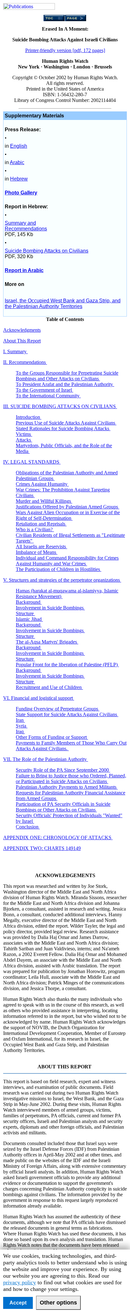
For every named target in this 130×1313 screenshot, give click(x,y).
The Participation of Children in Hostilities (58, 569)
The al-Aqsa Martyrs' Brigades (47, 642)
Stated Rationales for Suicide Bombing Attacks (63, 428)
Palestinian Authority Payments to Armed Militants (67, 787)
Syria (21, 725)
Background (29, 602)
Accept (18, 1302)
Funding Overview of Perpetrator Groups (57, 708)
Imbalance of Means (36, 552)
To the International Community (48, 395)
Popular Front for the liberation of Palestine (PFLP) (67, 664)
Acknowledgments (22, 330)
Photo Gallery (21, 192)
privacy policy (19, 1282)
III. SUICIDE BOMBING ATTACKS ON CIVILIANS (60, 406)
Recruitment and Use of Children (49, 687)
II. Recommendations (25, 362)
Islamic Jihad (29, 619)
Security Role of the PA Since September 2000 (63, 770)
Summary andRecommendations (26, 225)
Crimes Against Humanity (42, 484)
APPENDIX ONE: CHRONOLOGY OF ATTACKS (58, 837)
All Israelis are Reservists (41, 546)
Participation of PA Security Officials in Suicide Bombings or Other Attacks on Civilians (63, 806)
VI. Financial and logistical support (38, 698)
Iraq (20, 731)
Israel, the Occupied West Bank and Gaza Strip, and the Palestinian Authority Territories (63, 303)
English (18, 146)
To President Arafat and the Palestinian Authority (65, 384)
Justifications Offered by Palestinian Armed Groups (67, 506)
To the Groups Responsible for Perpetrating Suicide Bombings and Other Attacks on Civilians (67, 375)
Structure (25, 613)
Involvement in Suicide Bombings (50, 607)
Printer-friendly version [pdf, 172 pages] (65, 50)
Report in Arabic (24, 270)
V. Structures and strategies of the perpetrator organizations (62, 580)
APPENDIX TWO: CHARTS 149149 (42, 848)
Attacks (24, 440)
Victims (24, 434)
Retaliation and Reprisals (41, 523)
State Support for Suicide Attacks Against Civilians (67, 714)
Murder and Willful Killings (44, 501)
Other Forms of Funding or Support (52, 737)
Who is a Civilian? (35, 529)
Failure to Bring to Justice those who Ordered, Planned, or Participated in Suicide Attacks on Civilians (71, 778)
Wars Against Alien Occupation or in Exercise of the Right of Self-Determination (68, 515)
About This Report (22, 340)
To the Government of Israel (44, 390)
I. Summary (15, 351)
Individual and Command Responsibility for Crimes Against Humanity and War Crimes (67, 560)
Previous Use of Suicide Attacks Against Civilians (66, 422)
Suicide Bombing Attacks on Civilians (46, 250)
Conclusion (28, 826)
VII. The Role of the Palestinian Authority (45, 759)
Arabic (17, 162)
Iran (20, 720)
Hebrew (19, 178)
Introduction (28, 417)
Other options (58, 1302)
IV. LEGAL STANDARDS (32, 462)
